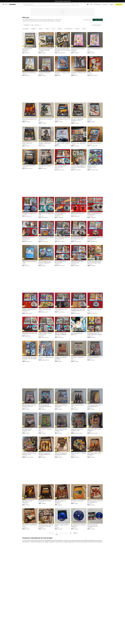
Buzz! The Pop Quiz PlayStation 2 (94, 143)
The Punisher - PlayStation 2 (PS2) (78, 72)
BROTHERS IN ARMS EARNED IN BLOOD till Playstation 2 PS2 (78, 238)
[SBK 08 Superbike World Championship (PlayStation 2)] (46, 396)
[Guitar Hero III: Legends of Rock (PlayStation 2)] (95, 444)
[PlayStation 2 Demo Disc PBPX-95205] (62, 516)
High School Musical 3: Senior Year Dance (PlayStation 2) (94, 501)
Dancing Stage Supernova (77, 333)
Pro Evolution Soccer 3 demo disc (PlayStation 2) (78, 525)
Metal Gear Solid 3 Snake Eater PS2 (45, 119)
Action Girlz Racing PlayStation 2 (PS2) (94, 49)
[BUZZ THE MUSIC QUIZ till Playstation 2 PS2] (62, 157)
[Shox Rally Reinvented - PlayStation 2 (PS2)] (30, 420)
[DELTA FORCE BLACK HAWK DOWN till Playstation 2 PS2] (95, 228)
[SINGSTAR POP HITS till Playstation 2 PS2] (46, 204)
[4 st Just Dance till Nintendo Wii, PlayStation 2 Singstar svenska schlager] (95, 252)
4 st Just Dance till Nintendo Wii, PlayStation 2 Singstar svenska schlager (94, 262)
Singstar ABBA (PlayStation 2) (28, 165)
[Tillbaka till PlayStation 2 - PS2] (23, 25)
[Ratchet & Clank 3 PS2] (30, 134)
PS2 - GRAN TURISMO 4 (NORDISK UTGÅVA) (62, 143)
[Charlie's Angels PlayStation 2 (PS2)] (78, 396)
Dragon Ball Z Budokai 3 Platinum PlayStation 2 (94, 429)
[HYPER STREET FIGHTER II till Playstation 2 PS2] (78, 252)
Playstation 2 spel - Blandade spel (78, 143)
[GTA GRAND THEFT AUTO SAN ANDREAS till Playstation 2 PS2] (78, 300)
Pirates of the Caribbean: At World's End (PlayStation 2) (61, 453)
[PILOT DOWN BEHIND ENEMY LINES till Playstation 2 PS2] (62, 228)
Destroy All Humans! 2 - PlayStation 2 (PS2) (78, 453)
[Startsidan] (12, 4)
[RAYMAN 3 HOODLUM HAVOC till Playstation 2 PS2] (30, 300)
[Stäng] (124, 1)
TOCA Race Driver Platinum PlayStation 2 (61, 358)
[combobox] (49, 4)
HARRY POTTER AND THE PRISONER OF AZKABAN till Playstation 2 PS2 (60, 334)
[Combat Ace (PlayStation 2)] (46, 64)
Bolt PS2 (89, 72)
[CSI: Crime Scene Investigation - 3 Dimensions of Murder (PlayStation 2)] (78, 157)
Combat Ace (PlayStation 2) (45, 72)
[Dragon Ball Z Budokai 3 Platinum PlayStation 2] (95, 420)
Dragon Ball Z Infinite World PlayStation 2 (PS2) (77, 429)
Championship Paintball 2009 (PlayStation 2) (61, 405)
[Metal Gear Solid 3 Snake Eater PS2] (46, 110)
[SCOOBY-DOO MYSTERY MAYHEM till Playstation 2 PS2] (46, 228)
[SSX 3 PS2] (95, 110)
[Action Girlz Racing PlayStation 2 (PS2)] (95, 39)
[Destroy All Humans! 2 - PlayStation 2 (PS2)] (78, 444)
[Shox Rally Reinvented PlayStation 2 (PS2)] (30, 516)
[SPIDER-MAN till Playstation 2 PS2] (30, 324)
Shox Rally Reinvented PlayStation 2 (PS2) (29, 525)
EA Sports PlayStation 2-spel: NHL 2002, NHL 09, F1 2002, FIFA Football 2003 (46, 525)
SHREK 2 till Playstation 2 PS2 (45, 309)
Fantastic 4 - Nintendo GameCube (46, 357)
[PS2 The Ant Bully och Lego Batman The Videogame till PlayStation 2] (46, 252)
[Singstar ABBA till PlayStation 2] (46, 492)
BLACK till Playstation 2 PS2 (61, 309)
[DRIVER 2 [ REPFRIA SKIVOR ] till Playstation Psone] (95, 204)
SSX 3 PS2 (89, 119)
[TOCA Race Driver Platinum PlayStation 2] (62, 348)
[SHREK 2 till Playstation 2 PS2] (46, 300)
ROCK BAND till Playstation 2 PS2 (29, 213)
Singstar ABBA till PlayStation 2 (45, 500)
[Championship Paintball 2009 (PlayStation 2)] (62, 396)
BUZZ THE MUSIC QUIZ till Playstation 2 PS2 (60, 166)
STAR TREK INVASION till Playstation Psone (60, 214)
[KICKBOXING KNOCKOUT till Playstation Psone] (30, 228)
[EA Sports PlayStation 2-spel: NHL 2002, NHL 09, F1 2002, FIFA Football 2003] (46, 516)
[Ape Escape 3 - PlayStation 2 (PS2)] (62, 64)
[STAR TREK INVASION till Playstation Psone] (62, 204)
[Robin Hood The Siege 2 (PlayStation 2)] (30, 492)
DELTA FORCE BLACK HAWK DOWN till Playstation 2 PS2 (95, 238)
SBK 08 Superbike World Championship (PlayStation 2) (45, 405)
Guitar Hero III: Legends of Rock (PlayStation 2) (94, 453)
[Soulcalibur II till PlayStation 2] (46, 134)
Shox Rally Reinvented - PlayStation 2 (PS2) (27, 429)
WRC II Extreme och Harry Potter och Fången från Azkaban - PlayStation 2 (46, 49)
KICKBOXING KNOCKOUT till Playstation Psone (28, 238)
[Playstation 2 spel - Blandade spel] (78, 134)
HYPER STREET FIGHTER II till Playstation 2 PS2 (77, 262)
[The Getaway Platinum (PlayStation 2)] (30, 39)
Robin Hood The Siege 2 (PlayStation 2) (27, 501)
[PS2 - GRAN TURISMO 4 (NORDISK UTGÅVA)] (62, 134)
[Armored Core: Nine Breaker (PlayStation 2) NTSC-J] (78, 110)
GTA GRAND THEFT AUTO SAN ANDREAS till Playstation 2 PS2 (78, 310)
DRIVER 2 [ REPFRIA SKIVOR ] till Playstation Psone (94, 214)
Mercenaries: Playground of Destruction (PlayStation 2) (45, 453)
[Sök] (73, 4)
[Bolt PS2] (95, 64)
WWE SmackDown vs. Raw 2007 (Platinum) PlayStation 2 (29, 405)
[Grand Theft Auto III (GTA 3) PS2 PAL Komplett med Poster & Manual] (62, 39)
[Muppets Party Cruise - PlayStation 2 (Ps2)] (95, 157)
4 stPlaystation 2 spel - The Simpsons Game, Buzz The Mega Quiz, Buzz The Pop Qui (94, 334)
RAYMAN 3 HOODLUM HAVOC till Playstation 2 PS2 (29, 310)
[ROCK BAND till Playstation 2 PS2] (30, 204)
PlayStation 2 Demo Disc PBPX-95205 (61, 525)
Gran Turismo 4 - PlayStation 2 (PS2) (77, 358)
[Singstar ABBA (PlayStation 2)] (30, 157)
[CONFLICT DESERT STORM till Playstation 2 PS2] (46, 324)
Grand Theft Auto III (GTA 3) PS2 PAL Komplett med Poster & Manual (62, 49)
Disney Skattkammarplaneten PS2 (29, 119)
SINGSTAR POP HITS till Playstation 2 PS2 (46, 214)
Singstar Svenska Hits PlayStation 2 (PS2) (29, 262)
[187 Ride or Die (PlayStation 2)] (95, 348)
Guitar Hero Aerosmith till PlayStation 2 (60, 501)
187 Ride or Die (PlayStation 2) (94, 357)
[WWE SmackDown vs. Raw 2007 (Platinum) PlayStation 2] (30, 396)
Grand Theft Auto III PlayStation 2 (46, 165)
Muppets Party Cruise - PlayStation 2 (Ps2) (92, 166)
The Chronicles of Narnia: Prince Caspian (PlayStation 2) (94, 405)
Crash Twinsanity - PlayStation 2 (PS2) (46, 429)
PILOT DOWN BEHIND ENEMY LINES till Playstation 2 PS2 (62, 238)
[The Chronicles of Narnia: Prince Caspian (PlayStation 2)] (95, 396)
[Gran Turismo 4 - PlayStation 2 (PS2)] (78, 348)
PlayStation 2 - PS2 (29, 25)
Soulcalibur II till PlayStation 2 (45, 143)
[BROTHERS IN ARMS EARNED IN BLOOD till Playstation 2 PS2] (78, 228)
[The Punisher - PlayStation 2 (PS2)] (78, 64)
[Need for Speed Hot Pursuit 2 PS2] (62, 110)
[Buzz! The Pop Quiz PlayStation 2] (95, 134)
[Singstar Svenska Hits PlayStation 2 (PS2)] (30, 252)
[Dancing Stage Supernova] (78, 324)
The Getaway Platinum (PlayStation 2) (27, 49)
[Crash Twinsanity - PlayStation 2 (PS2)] (46, 420)
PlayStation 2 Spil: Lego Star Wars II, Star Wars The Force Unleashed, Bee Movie (29, 358)
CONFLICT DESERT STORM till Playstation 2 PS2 (45, 334)
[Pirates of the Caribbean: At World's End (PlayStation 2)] (62, 444)
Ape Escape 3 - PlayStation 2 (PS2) (62, 72)
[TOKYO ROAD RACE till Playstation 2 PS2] (95, 300)
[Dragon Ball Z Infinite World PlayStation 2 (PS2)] (78, 420)
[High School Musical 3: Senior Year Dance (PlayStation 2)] (95, 492)
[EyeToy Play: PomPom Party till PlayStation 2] (78, 39)
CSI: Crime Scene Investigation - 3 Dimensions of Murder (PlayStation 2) (78, 166)
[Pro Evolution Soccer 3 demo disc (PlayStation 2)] (78, 516)
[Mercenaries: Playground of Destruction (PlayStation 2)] (46, 444)
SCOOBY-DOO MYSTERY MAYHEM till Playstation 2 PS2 (46, 238)
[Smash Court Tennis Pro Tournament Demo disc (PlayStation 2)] (95, 516)
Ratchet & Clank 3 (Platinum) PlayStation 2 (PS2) (61, 429)
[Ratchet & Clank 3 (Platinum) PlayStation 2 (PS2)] (62, 420)
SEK (91, 4)
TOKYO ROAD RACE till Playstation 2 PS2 (94, 310)
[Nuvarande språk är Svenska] (88, 4)
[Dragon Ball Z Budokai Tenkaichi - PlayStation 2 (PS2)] (30, 444)
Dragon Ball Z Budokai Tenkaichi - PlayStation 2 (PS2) (29, 453)
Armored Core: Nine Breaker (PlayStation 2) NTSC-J (77, 119)
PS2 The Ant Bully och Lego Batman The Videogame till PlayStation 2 (45, 262)
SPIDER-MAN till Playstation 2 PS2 (29, 333)
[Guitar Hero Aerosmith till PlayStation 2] (62, 492)
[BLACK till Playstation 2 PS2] (62, 300)
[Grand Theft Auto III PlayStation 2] (46, 157)
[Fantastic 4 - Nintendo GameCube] (46, 348)
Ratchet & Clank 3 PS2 (27, 143)
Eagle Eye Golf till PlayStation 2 (29, 72)
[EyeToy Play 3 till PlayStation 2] (78, 492)
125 (70, 533)
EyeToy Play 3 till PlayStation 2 (78, 500)
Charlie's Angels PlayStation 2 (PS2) (77, 405)
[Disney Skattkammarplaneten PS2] (30, 110)
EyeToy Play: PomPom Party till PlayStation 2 (78, 49)
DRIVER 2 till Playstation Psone (77, 213)
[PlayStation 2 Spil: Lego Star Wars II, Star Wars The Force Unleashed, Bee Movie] (30, 348)
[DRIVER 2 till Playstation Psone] (78, 204)
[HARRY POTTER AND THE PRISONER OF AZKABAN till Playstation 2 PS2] (62, 324)
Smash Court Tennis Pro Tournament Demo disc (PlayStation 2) (92, 525)
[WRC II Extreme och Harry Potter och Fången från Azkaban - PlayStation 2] (46, 39)
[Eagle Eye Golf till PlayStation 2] (30, 64)
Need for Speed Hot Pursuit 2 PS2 (62, 119)
